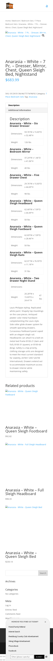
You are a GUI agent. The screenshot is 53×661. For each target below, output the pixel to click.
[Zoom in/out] (1, 656)
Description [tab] (14, 105)
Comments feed (12, 614)
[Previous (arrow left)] (1, 659)
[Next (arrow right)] (4, 659)
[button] (43, 35)
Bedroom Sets (27, 20)
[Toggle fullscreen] (4, 656)
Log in (8, 605)
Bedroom (16, 20)
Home (8, 20)
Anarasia (33, 96)
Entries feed (11, 609)
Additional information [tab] (19, 110)
